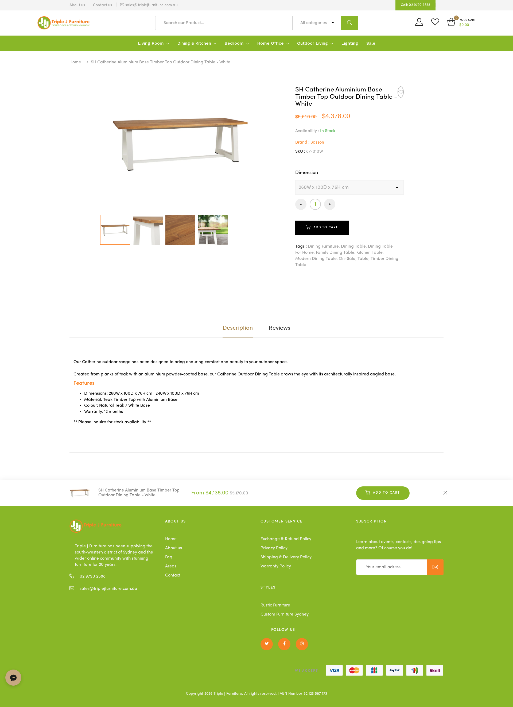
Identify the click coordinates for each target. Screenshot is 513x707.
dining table (353, 246)
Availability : (307, 131)
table (362, 259)
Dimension (306, 172)
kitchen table (369, 253)
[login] (419, 24)
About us (173, 548)
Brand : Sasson (309, 142)
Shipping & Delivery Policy (286, 557)
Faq (168, 557)
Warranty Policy (276, 566)
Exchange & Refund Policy (286, 539)
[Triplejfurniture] (95, 526)
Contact (172, 575)
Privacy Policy (274, 548)
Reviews (279, 328)
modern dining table (316, 259)
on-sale (347, 259)
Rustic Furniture (275, 605)
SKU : (300, 151)
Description (238, 328)
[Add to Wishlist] (401, 92)
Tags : (301, 246)
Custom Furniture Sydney (285, 614)
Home (75, 62)
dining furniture (323, 246)
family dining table (335, 253)
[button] (461, 23)
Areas (170, 566)
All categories (314, 23)
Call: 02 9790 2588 (415, 5)
